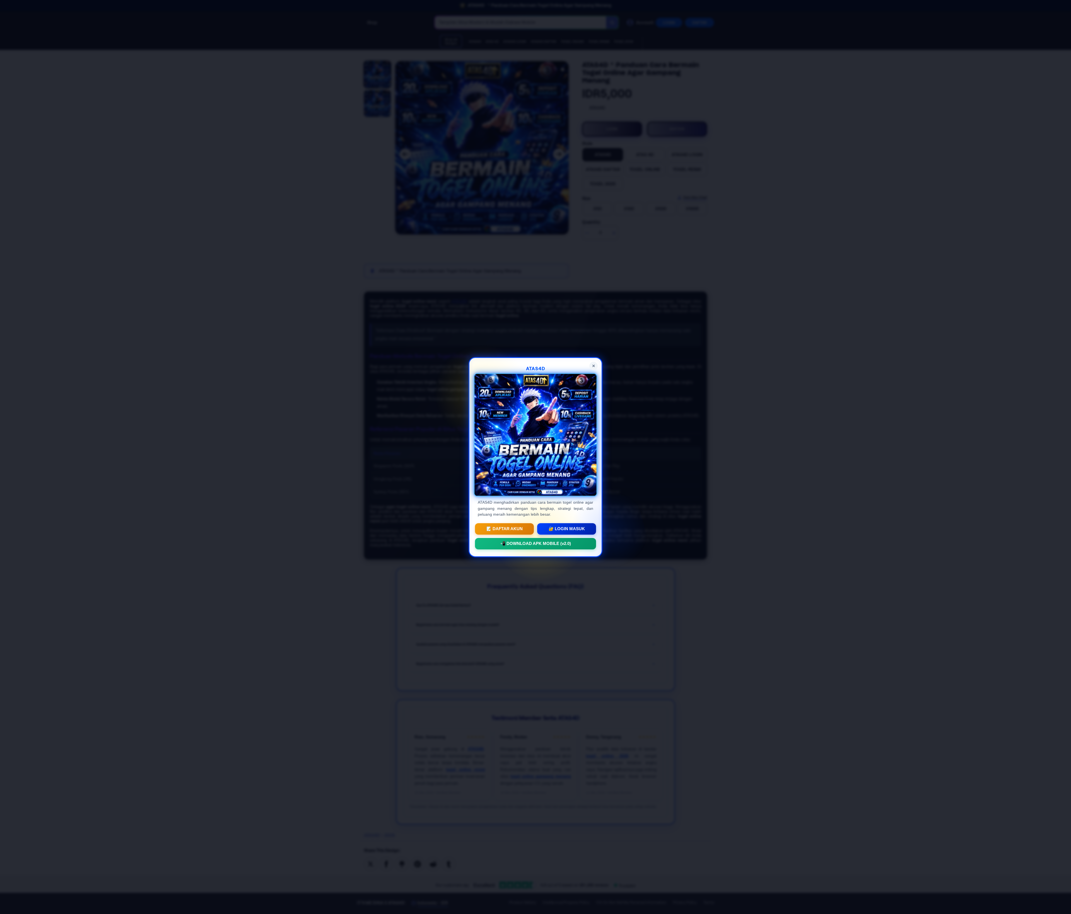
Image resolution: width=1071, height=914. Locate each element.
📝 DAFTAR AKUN (504, 528)
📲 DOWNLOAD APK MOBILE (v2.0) (535, 543)
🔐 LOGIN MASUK (567, 528)
